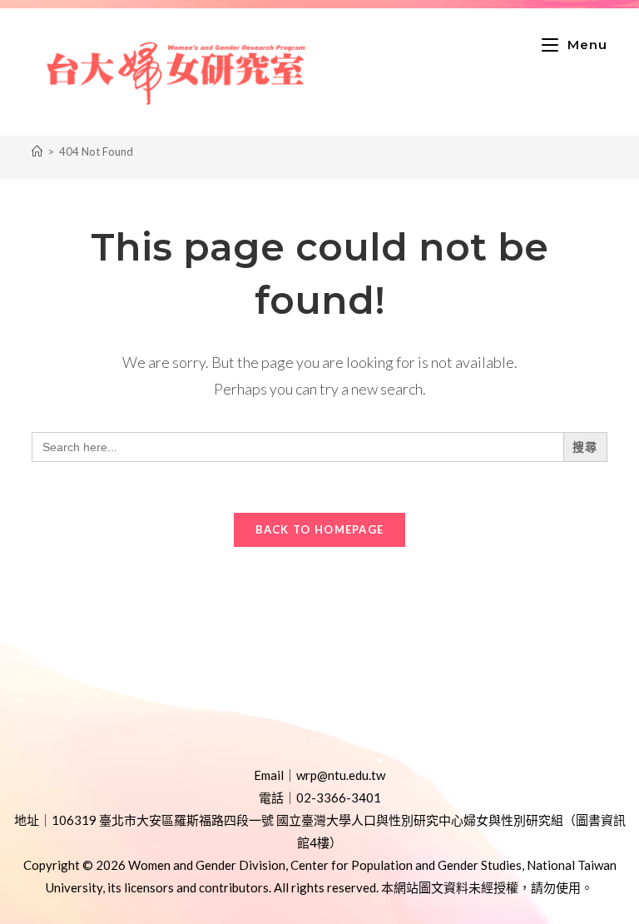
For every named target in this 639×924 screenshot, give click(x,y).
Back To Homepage (319, 529)
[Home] (37, 151)
